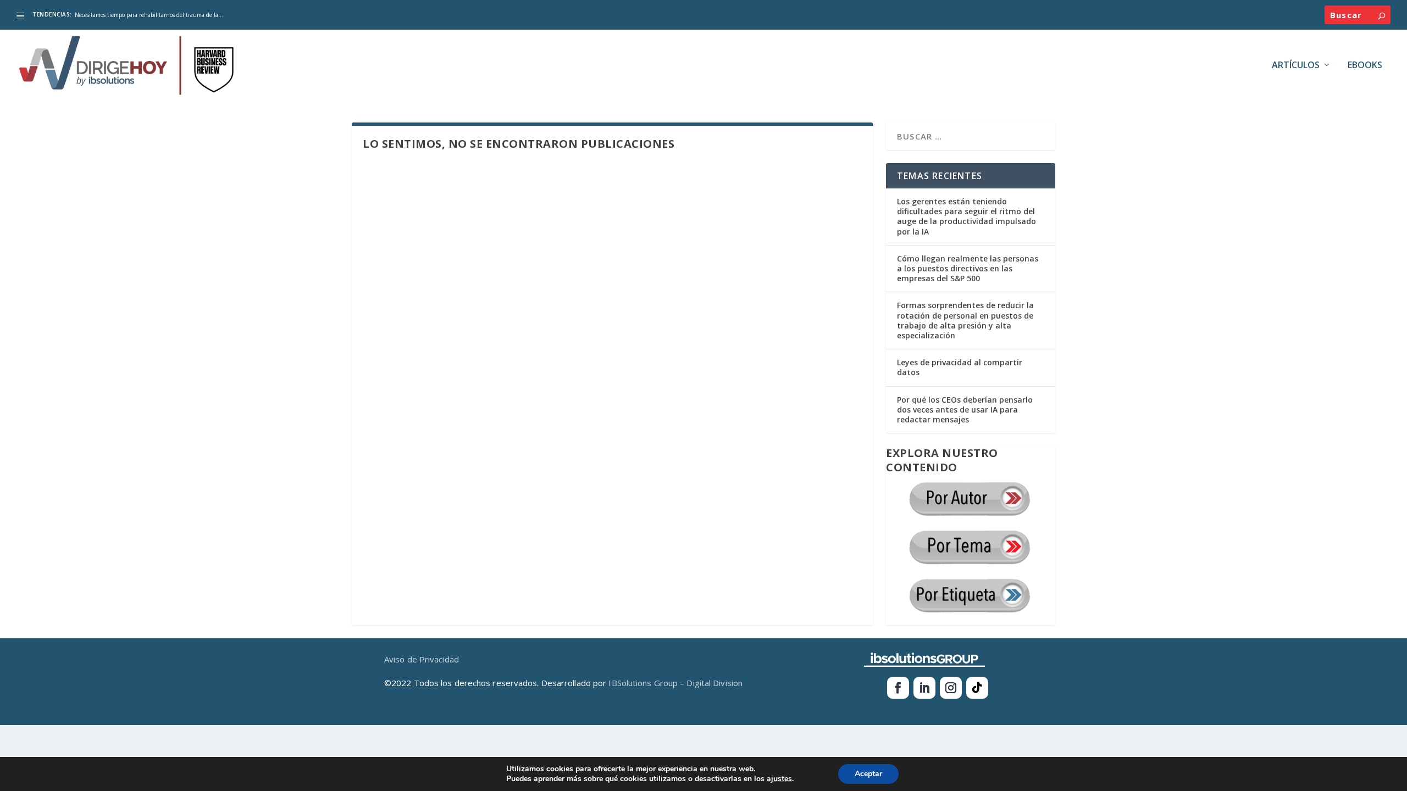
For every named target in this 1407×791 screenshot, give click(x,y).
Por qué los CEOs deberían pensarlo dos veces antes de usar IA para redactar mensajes (965, 409)
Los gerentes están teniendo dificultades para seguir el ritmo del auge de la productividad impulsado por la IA (966, 216)
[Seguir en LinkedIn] (924, 688)
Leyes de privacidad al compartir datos (959, 367)
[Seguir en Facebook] (898, 688)
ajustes (779, 779)
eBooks (1365, 65)
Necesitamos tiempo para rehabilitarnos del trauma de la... (149, 15)
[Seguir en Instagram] (951, 688)
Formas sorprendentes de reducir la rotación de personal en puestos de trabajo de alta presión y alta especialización (965, 320)
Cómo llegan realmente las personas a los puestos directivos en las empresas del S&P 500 (967, 268)
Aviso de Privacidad (421, 659)
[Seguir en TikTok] (977, 688)
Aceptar (868, 773)
